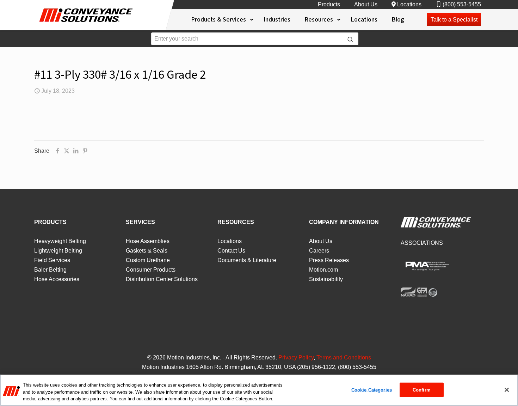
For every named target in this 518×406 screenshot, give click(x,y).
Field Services (52, 260)
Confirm (422, 389)
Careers (319, 251)
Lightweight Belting (58, 251)
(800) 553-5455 (462, 4)
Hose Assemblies (147, 241)
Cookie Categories (371, 389)
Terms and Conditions (343, 357)
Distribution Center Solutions (162, 279)
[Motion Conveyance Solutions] (86, 24)
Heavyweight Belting (60, 241)
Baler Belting (50, 270)
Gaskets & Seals (146, 251)
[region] (259, 390)
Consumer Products (150, 270)
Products (329, 4)
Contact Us (231, 251)
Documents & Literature (246, 260)
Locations (409, 4)
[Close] (506, 390)
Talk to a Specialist (454, 20)
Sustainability (326, 279)
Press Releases (329, 260)
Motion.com (323, 270)
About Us (365, 4)
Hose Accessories (56, 279)
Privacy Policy (296, 357)
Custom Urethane (148, 260)
